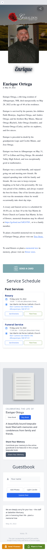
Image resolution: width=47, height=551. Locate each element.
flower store (30, 251)
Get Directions (14, 314)
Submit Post (23, 495)
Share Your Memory (16, 454)
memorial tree (32, 247)
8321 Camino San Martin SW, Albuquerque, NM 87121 (21, 307)
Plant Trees (33, 314)
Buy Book (25, 417)
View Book (12, 417)
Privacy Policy (16, 540)
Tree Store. (38, 236)
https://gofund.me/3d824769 (17, 222)
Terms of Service (30, 540)
